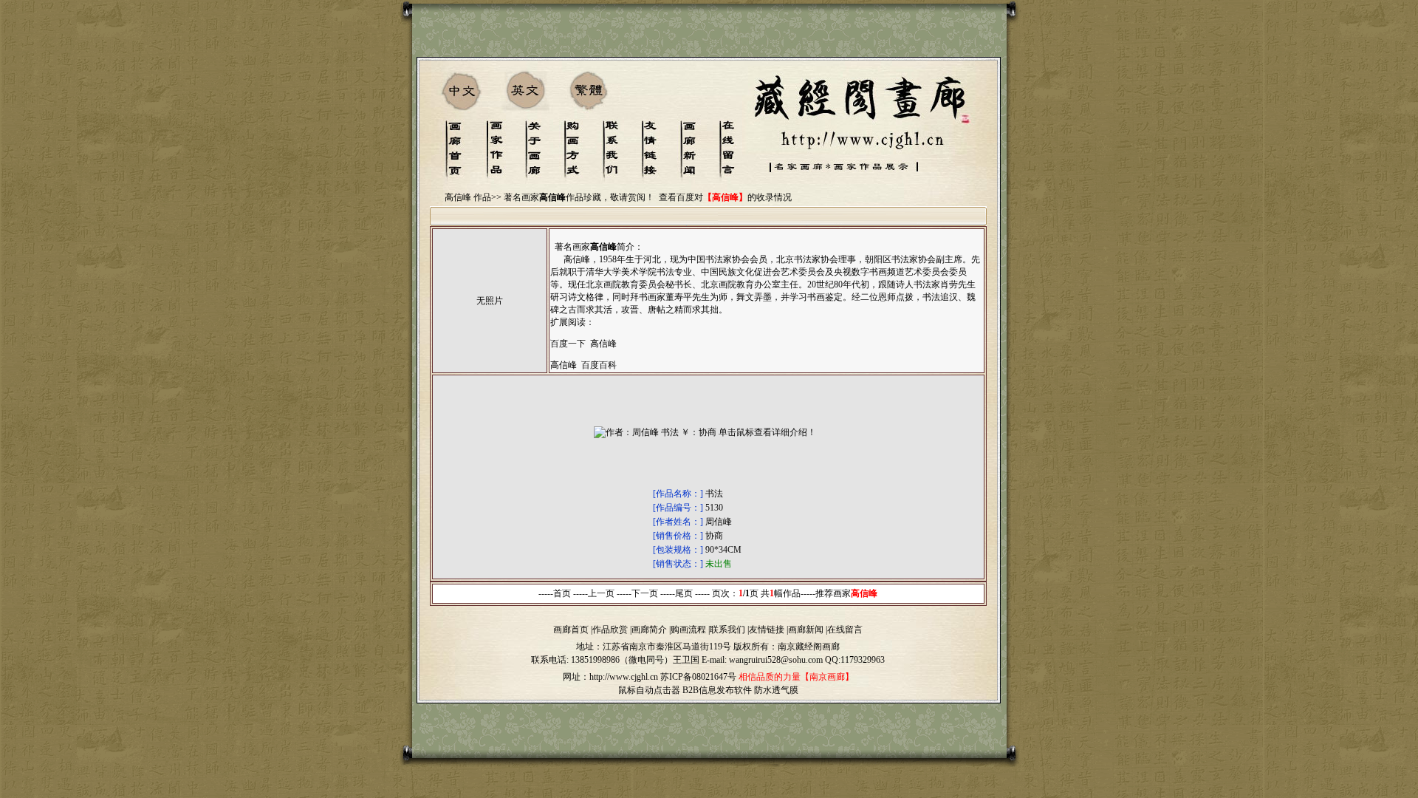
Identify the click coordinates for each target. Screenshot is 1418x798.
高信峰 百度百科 (583, 365)
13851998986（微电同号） (622, 660)
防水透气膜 (776, 690)
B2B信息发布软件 (717, 690)
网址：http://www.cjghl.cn (610, 677)
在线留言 (845, 629)
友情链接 (766, 629)
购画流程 (688, 629)
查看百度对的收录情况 (725, 197)
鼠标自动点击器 (649, 690)
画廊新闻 (805, 629)
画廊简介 (649, 629)
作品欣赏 (610, 629)
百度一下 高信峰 (583, 343)
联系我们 (727, 629)
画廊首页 (571, 629)
